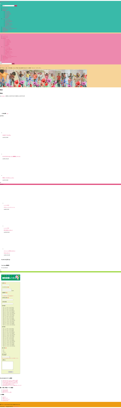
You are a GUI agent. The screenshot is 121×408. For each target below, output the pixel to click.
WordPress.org (5, 400)
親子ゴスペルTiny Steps (4, 1)
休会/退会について (8, 24)
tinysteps (3, 96)
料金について (7, 22)
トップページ (5, 8)
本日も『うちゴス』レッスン (8, 177)
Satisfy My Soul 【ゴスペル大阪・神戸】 (10, 380)
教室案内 (4, 10)
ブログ (4, 31)
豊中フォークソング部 (7, 392)
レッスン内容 (7, 19)
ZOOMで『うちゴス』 (7, 135)
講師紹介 (7, 17)
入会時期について (8, 23)
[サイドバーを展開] (0, 182)
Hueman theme (16, 406)
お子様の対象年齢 (8, 21)
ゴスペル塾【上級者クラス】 (8, 384)
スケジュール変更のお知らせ (9, 250)
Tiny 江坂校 (7, 11)
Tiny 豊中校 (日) (8, 13)
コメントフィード (6, 399)
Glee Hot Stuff (5, 389)
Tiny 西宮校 (7, 16)
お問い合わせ (5, 30)
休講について (7, 25)
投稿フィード (5, 398)
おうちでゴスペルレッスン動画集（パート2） (12, 156)
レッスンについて (6, 18)
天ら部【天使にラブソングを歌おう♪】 (10, 382)
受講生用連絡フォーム (7, 29)
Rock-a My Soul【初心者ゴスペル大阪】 (10, 381)
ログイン (4, 396)
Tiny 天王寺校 (7, 12)
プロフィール (5, 9)
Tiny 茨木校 (7, 15)
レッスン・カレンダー (7, 27)
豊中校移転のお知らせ (8, 230)
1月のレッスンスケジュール (9, 207)
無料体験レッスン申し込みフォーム (10, 28)
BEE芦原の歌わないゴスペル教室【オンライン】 (12, 385)
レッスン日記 (6, 205)
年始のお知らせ (7, 253)
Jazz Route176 (5, 391)
